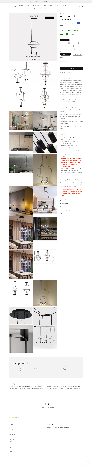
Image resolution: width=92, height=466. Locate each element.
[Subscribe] (31, 451)
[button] (76, 6)
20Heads (63, 49)
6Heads (69, 46)
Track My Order (12, 444)
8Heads (76, 46)
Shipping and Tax (12, 436)
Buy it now (71, 68)
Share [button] (62, 213)
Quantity (61, 57)
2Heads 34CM (64, 40)
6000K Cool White (77, 54)
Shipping (61, 24)
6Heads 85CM (64, 43)
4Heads (63, 46)
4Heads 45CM (74, 40)
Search (10, 427)
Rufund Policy (12, 429)
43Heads (78, 49)
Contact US (11, 439)
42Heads (70, 49)
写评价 (48, 411)
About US (11, 441)
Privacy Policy (12, 432)
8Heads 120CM (74, 43)
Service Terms (12, 434)
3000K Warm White (65, 54)
